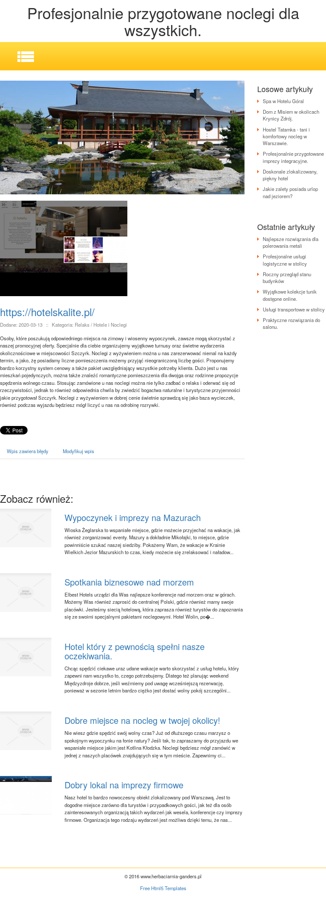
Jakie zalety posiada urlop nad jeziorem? (290, 192)
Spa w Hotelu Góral (283, 101)
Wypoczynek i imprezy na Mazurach (133, 517)
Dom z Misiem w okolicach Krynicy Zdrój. (291, 115)
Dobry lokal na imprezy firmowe (124, 785)
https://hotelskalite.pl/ (47, 311)
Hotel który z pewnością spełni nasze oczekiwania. (135, 651)
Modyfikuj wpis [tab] (78, 451)
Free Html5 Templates (163, 888)
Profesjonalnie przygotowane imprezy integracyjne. (293, 157)
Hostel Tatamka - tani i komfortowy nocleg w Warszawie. (286, 136)
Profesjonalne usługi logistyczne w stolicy (285, 259)
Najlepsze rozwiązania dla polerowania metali (290, 242)
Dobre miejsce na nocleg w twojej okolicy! (142, 720)
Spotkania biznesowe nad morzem (129, 582)
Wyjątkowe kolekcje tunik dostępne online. (290, 295)
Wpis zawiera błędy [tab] (27, 451)
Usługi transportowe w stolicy (294, 309)
